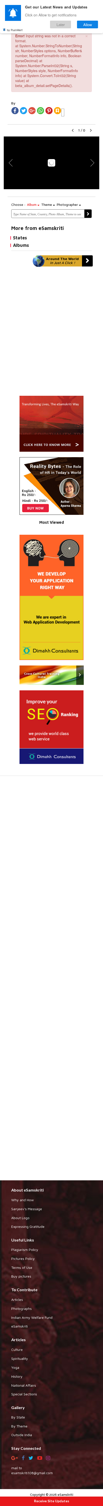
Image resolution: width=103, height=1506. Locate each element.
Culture (17, 1349)
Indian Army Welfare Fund (31, 1317)
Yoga (15, 1367)
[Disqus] (51, 333)
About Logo (20, 1218)
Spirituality (19, 1358)
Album (32, 205)
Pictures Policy (23, 1258)
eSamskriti (19, 1326)
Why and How (22, 1200)
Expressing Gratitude (27, 1226)
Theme (47, 205)
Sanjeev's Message (26, 1209)
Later (60, 24)
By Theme (19, 1426)
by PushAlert (14, 30)
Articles (17, 1299)
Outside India (21, 1435)
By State (18, 1417)
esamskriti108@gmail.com (32, 1473)
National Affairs (23, 1385)
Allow (87, 24)
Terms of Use (21, 1267)
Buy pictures (21, 1276)
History (16, 1376)
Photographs (21, 1308)
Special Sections (24, 1394)
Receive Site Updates (51, 1501)
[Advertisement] (51, 980)
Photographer (68, 205)
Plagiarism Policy (24, 1249)
